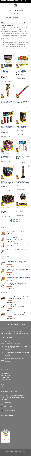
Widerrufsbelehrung (6, 379)
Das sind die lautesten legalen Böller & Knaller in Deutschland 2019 (16, 347)
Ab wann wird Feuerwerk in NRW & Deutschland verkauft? (17, 353)
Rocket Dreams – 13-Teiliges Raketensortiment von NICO (22, 209)
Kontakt (3, 384)
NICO (8, 81)
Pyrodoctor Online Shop (7, 370)
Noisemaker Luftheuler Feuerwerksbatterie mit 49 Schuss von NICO (22, 71)
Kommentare (7, 349)
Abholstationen (5, 373)
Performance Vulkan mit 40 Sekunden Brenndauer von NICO (22, 128)
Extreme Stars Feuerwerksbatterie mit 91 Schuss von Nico (7, 210)
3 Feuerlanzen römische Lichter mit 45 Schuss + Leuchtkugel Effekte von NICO (22, 101)
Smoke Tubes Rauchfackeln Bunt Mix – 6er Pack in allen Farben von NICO (7, 128)
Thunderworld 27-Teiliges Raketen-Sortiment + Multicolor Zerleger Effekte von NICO (7, 72)
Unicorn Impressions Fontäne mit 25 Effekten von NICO (7, 155)
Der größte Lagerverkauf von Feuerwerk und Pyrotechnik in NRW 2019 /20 (16, 342)
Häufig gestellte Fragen (7, 375)
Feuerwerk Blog (5, 377)
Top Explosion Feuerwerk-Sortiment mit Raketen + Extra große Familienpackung (7, 101)
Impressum (4, 382)
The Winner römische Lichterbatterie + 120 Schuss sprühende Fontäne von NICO (22, 182)
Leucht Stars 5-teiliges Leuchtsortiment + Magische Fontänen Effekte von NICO (22, 156)
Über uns (3, 371)
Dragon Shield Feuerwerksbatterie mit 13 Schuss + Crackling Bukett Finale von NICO (7, 183)
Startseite (10, 10)
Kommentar (7, 355)
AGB (2, 386)
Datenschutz (4, 381)
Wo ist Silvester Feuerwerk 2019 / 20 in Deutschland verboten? (14, 359)
